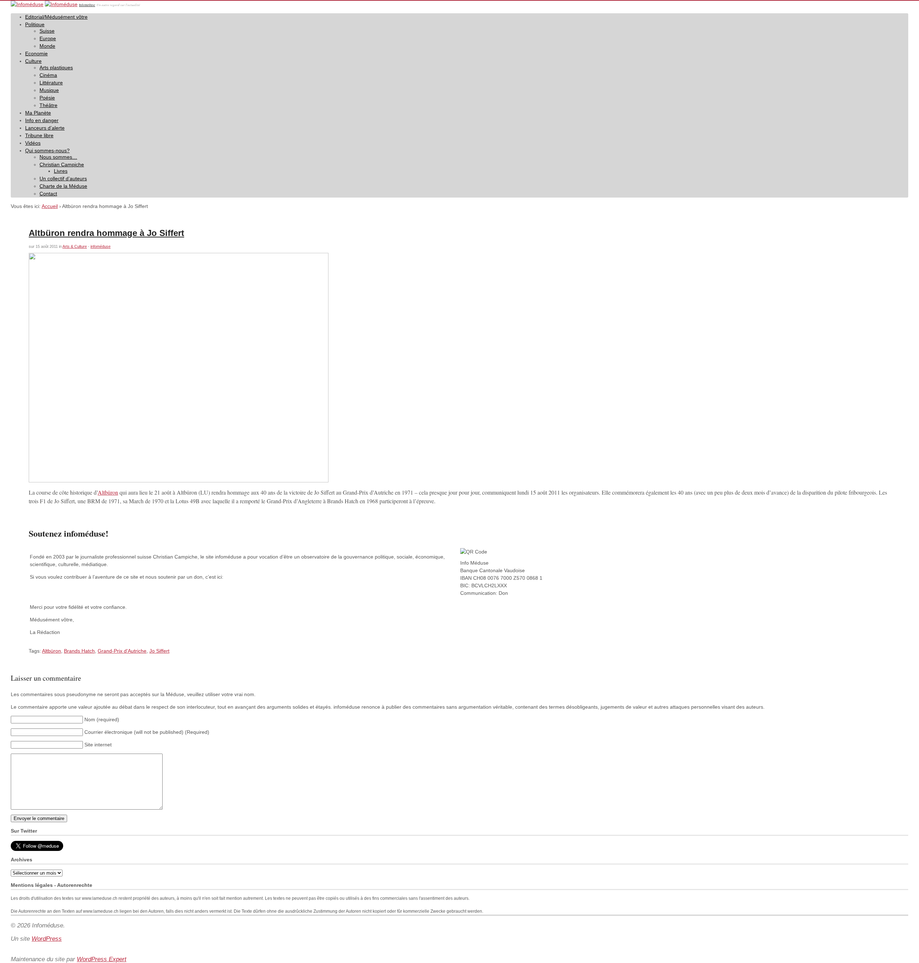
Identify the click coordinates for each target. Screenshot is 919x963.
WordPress (47, 938)
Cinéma (48, 75)
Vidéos (33, 143)
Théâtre (48, 105)
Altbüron (108, 492)
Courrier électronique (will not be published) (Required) (146, 732)
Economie (36, 53)
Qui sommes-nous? (47, 150)
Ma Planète (38, 113)
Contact (48, 193)
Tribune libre (39, 135)
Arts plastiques (56, 67)
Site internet (98, 744)
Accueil (50, 206)
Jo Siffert (159, 651)
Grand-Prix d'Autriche (122, 651)
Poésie (47, 98)
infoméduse (100, 246)
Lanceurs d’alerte (45, 128)
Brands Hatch (79, 651)
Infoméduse (87, 5)
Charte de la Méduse (63, 186)
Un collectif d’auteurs (63, 178)
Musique (49, 90)
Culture (33, 61)
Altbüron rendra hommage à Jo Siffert (106, 233)
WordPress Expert (101, 959)
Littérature (51, 82)
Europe (47, 38)
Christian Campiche (61, 164)
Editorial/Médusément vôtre (56, 17)
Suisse (47, 31)
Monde (47, 46)
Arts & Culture (74, 246)
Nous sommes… (58, 157)
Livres (60, 171)
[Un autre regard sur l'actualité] (27, 4)
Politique (35, 24)
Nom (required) (101, 719)
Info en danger (42, 120)
